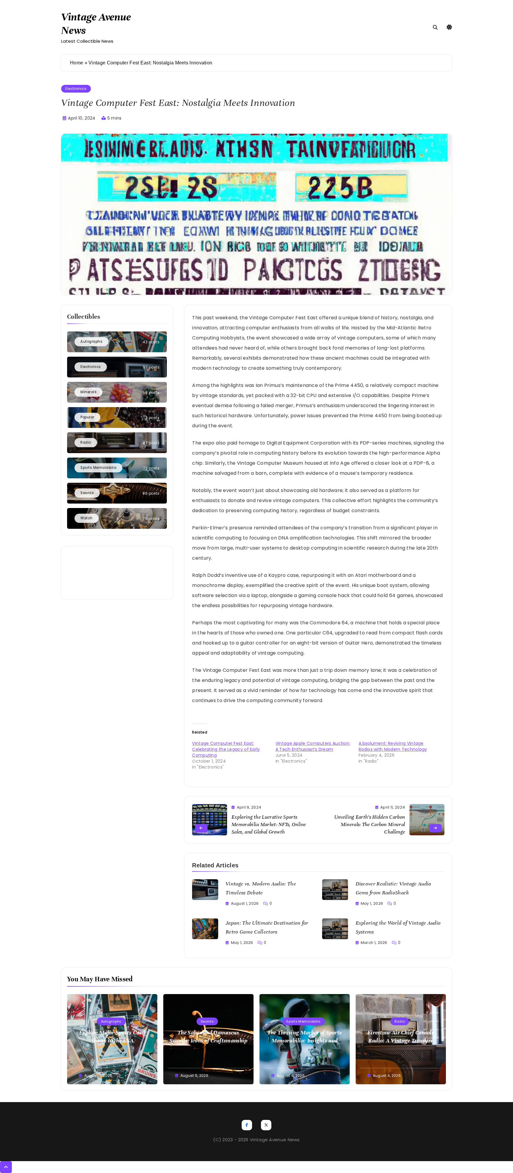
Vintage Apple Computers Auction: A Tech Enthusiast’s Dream (313, 746)
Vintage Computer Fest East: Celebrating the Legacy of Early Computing (226, 749)
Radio (400, 1021)
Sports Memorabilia (303, 1021)
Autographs (111, 1021)
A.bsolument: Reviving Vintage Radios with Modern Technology (393, 746)
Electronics (76, 88)
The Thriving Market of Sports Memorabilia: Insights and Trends (304, 1040)
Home (76, 62)
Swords (207, 1021)
